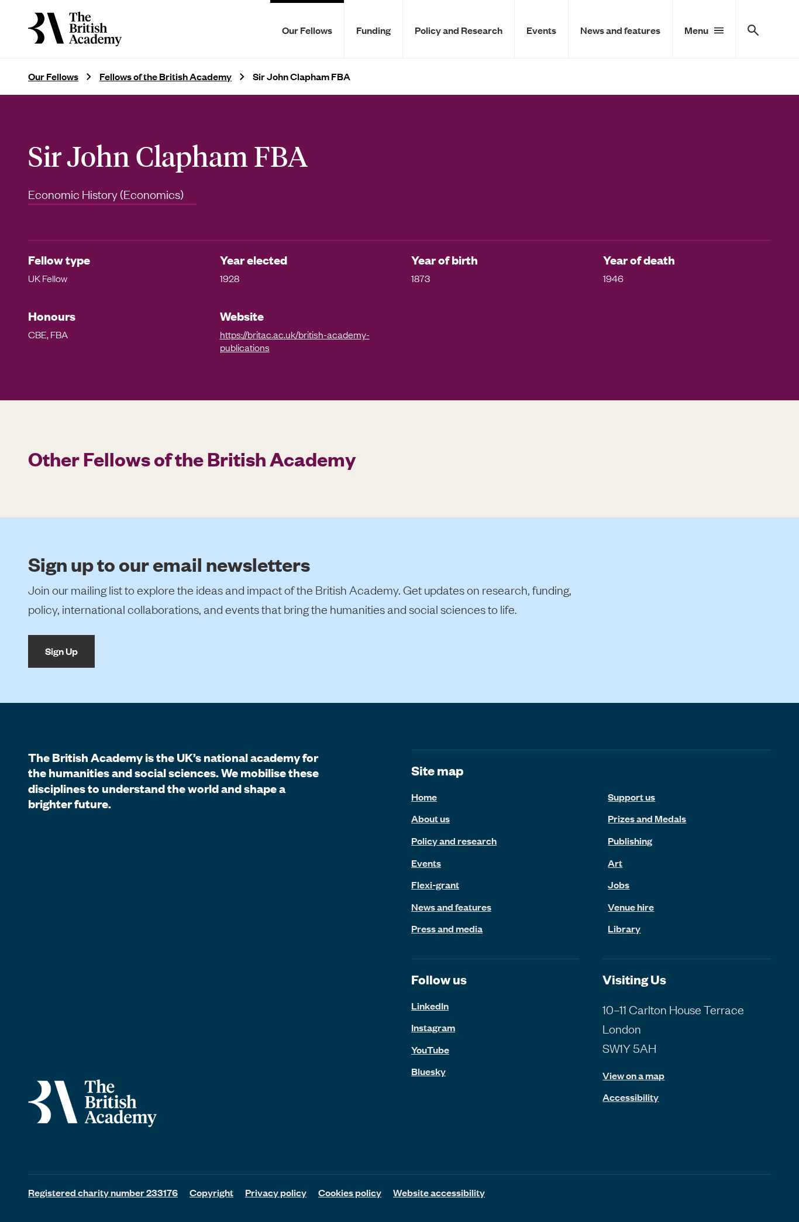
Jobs (618, 884)
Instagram (433, 1027)
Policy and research (454, 840)
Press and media (447, 928)
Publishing (630, 840)
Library (624, 928)
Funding (373, 29)
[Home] (75, 29)
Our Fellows (307, 29)
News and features (620, 29)
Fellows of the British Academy (165, 76)
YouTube (430, 1049)
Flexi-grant (435, 884)
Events (541, 29)
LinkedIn (430, 1005)
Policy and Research (458, 29)
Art (615, 862)
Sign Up (61, 650)
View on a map (633, 1075)
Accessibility (630, 1097)
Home (424, 796)
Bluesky (428, 1071)
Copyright (211, 1192)
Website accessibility (439, 1192)
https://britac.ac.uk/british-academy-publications (295, 340)
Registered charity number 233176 (103, 1192)
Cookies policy (349, 1192)
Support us (631, 796)
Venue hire (631, 906)
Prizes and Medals (647, 818)
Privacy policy (275, 1192)
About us (430, 818)
